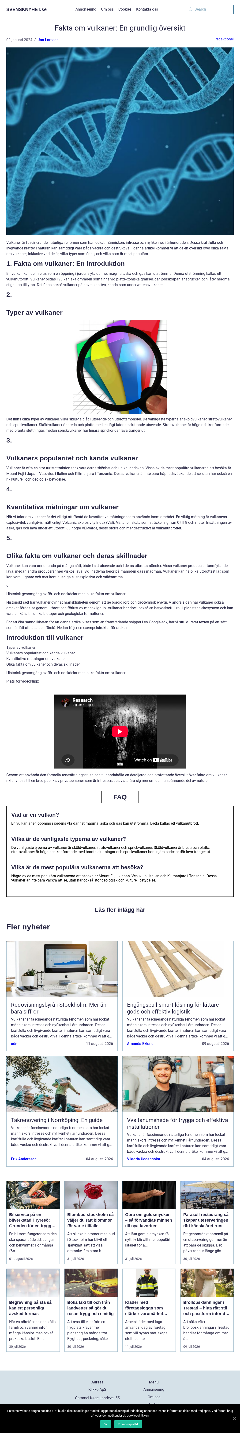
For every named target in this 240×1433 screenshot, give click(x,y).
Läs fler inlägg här (120, 909)
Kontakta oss (147, 9)
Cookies (124, 9)
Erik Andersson (24, 1159)
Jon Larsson (48, 40)
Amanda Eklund (140, 1043)
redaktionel (224, 39)
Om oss (107, 9)
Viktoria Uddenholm (143, 1159)
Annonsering (85, 9)
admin (16, 1043)
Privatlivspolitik (128, 1424)
